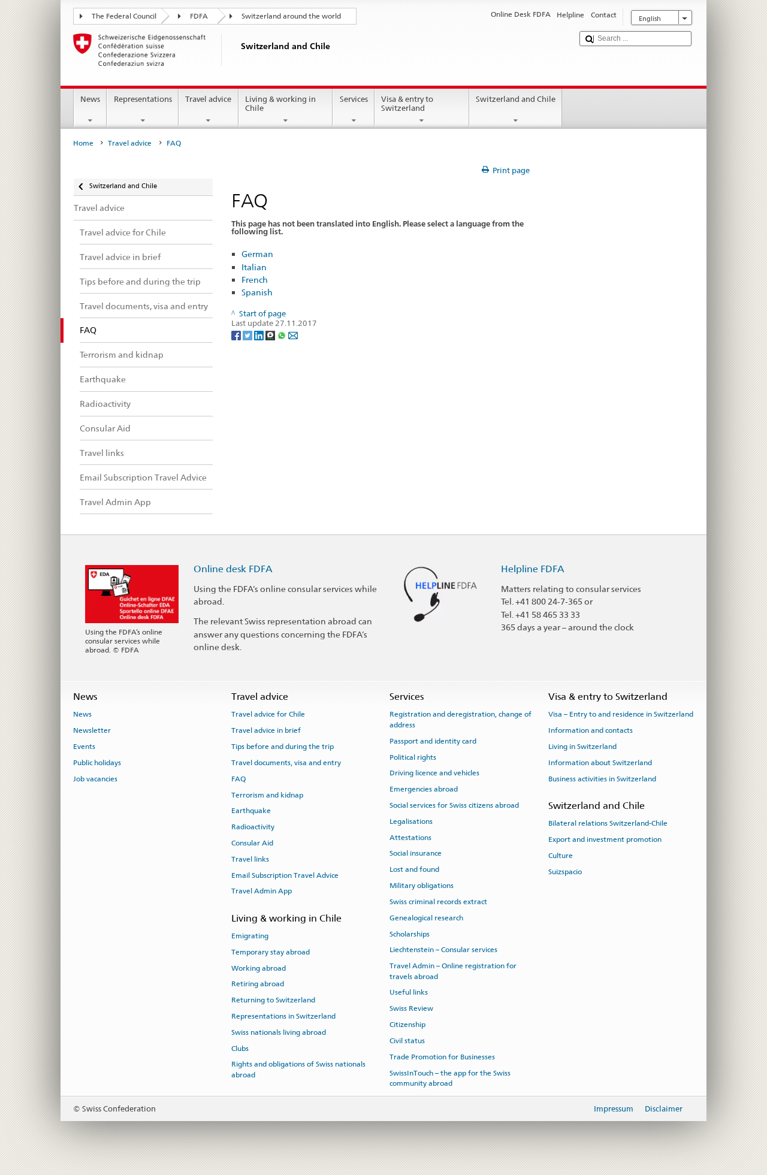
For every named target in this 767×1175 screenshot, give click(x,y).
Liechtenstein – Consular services (443, 950)
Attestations (410, 837)
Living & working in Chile (280, 104)
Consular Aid (252, 843)
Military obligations (421, 885)
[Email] (293, 334)
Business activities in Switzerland (602, 779)
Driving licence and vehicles (434, 773)
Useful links (408, 992)
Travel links (250, 859)
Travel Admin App (261, 891)
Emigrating (249, 936)
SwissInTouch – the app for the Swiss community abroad (450, 1077)
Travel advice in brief (266, 730)
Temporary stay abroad (270, 952)
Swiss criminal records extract (438, 902)
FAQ (238, 779)
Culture (560, 855)
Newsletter (92, 730)
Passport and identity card (432, 741)
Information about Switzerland (600, 763)
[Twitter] (248, 334)
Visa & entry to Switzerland (407, 104)
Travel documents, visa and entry (286, 763)
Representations (143, 99)
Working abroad (258, 967)
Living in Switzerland (582, 746)
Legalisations (411, 821)
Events (84, 746)
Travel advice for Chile (268, 714)
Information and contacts (590, 730)
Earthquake (251, 811)
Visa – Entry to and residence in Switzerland (620, 714)
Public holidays (97, 763)
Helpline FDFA (532, 569)
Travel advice (208, 99)
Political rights (412, 757)
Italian (254, 267)
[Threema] (271, 334)
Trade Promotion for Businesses (442, 1057)
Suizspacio (565, 872)
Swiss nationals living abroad (278, 1032)
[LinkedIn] (259, 334)
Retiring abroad (257, 984)
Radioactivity (252, 827)
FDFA (199, 16)
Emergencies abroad (423, 789)
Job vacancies (95, 779)
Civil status (407, 1041)
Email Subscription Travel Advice (285, 875)
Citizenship (407, 1024)
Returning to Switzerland (273, 1000)
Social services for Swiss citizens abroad (454, 805)
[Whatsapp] (282, 334)
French (254, 279)
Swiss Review (411, 1008)
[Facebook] (237, 334)
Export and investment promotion (605, 839)
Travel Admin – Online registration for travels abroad (453, 971)
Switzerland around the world (291, 16)
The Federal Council (124, 16)
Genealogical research (426, 918)
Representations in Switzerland (283, 1016)
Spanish (257, 292)
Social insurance (415, 853)
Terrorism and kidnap (267, 794)
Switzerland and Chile (515, 99)
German (257, 254)
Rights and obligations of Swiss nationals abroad (298, 1069)
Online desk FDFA (233, 569)
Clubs (240, 1048)
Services (354, 99)
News (90, 99)
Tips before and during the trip (282, 746)
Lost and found (414, 869)
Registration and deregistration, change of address (460, 719)
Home (83, 143)
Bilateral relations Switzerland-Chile (608, 823)
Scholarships (409, 933)
